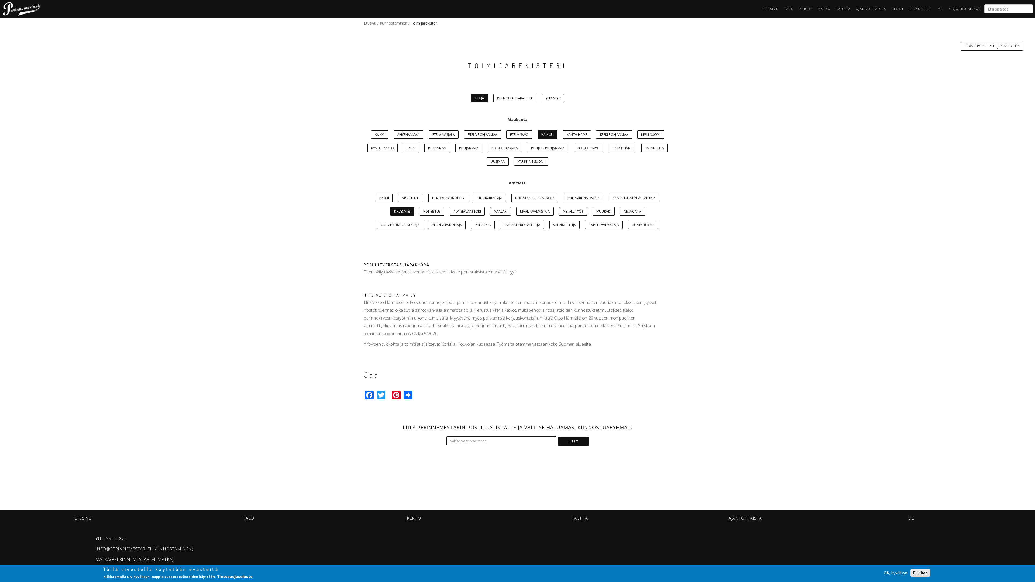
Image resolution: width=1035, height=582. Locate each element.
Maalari (500, 211)
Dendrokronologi (448, 198)
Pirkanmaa (437, 148)
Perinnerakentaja (447, 225)
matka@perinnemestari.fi (125, 559)
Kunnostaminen (393, 23)
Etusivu (771, 9)
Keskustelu (920, 9)
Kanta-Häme (577, 134)
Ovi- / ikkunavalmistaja (400, 225)
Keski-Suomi (650, 134)
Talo (789, 9)
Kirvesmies (402, 211)
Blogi (897, 9)
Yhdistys (553, 98)
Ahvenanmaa (408, 134)
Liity (573, 441)
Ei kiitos (920, 573)
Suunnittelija (564, 225)
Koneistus (431, 211)
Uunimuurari (643, 225)
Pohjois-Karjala (504, 148)
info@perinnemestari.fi (123, 549)
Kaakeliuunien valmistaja (634, 198)
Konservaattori (467, 211)
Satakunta (654, 148)
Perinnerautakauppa (515, 98)
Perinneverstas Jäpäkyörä (397, 264)
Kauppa (843, 9)
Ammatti (517, 182)
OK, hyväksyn (895, 572)
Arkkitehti (410, 198)
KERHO (805, 9)
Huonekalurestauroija (535, 198)
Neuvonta (632, 211)
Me (940, 9)
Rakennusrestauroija (522, 225)
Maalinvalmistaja (535, 211)
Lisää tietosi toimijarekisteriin (991, 46)
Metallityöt (573, 211)
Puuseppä (483, 225)
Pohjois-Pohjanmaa (547, 148)
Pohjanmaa (468, 148)
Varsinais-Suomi (531, 161)
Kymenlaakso (382, 148)
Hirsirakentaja (490, 198)
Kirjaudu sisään (964, 9)
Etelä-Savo (519, 134)
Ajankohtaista (871, 9)
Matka (823, 9)
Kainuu (547, 134)
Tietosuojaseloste (235, 576)
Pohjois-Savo (588, 148)
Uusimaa (498, 161)
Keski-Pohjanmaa (614, 134)
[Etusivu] (20, 9)
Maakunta (517, 119)
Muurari (603, 211)
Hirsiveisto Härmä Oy (390, 295)
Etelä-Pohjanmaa (482, 134)
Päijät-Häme (622, 148)
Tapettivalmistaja (604, 225)
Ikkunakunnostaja (584, 198)
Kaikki (379, 134)
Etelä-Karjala (443, 134)
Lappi (411, 148)
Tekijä (479, 98)
